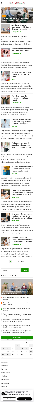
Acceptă (24, 399)
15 (26, 348)
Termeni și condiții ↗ (24, 394)
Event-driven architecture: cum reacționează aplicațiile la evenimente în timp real (22, 192)
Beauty (14, 79)
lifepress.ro (4, 365)
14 (22, 348)
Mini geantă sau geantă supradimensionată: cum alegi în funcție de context (22, 145)
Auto (3, 15)
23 (31, 351)
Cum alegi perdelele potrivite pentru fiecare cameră (20, 98)
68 (18, 261)
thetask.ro (4, 387)
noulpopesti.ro (5, 372)
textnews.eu (5, 383)
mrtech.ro (4, 376)
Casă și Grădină (16, 32)
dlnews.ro (4, 369)
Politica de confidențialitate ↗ (13, 396)
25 (8, 354)
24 (3, 354)
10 (3, 348)
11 (8, 348)
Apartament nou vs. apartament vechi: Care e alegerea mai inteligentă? (21, 27)
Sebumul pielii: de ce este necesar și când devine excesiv (21, 74)
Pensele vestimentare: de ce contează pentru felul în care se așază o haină (22, 169)
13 (17, 348)
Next (22, 261)
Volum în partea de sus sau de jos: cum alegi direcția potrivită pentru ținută (22, 122)
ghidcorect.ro (5, 380)
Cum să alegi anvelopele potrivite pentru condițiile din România (15, 20)
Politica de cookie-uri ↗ (11, 394)
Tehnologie (15, 197)
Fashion (14, 126)
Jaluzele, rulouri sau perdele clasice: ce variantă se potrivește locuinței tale (22, 240)
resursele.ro (5, 362)
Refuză (9, 399)
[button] (30, 8)
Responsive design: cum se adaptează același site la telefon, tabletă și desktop (22, 216)
